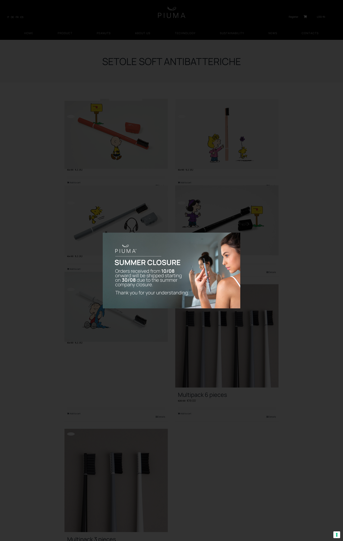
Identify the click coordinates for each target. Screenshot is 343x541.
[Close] (106, 232)
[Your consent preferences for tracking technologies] (336, 534)
